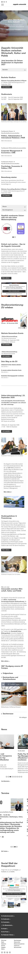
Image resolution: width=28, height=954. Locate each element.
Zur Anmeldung (14, 835)
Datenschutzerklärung (18, 288)
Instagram (16, 870)
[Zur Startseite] (20, 5)
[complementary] (6, 2)
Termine (5, 793)
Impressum (16, 945)
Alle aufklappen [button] (23, 717)
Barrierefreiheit (17, 947)
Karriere (3, 945)
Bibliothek (3, 940)
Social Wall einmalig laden (14, 893)
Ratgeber (3, 947)
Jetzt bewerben (6, 87)
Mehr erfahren (5, 278)
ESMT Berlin (11, 467)
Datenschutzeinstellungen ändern (13, 293)
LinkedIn (12, 871)
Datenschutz (17, 942)
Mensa (3, 949)
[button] (2, 952)
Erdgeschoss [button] (8, 673)
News (4, 730)
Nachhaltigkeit (17, 940)
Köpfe (2, 942)
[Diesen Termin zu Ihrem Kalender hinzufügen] (21, 835)
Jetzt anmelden (6, 344)
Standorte (3, 944)
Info (7, 835)
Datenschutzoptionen (19, 944)
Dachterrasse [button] (8, 714)
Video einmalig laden (14, 291)
